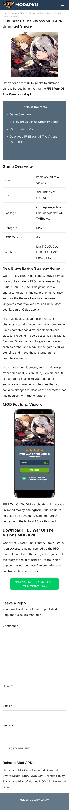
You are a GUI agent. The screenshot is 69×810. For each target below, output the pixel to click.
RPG (22, 13)
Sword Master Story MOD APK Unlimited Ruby (34, 776)
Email (7, 706)
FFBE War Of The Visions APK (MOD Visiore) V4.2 (34, 584)
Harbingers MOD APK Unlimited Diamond (30, 770)
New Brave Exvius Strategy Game (35, 121)
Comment (10, 625)
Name (8, 686)
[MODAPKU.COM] (20, 4)
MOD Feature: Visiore (24, 129)
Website (8, 725)
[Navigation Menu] (62, 5)
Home (5, 13)
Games (14, 13)
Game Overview (20, 114)
